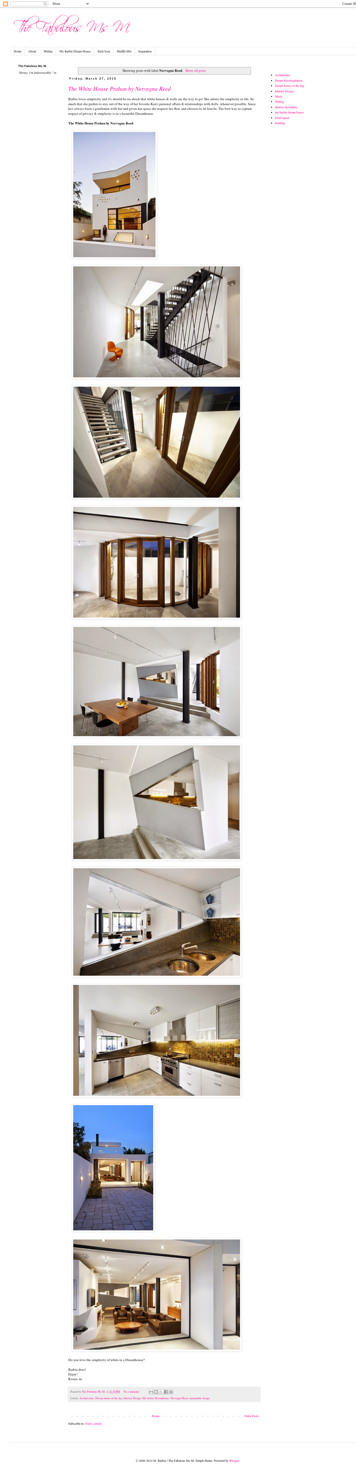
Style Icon (103, 51)
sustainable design (199, 1398)
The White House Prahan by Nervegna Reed (119, 88)
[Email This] (151, 1391)
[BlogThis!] (156, 1391)
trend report (282, 118)
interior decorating (286, 107)
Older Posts (251, 1416)
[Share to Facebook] (166, 1391)
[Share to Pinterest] (171, 1391)
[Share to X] (161, 1391)
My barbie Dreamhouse (155, 1398)
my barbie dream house (289, 112)
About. (32, 51)
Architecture (86, 1398)
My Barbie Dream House (75, 51)
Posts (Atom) (93, 1423)
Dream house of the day (108, 1398)
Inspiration (145, 51)
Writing (48, 51)
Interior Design (132, 1398)
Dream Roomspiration (288, 80)
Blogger (234, 1460)
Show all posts (195, 70)
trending (280, 123)
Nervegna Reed (179, 1398)
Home (17, 51)
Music (279, 96)
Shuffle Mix (124, 51)
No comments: (132, 1391)
